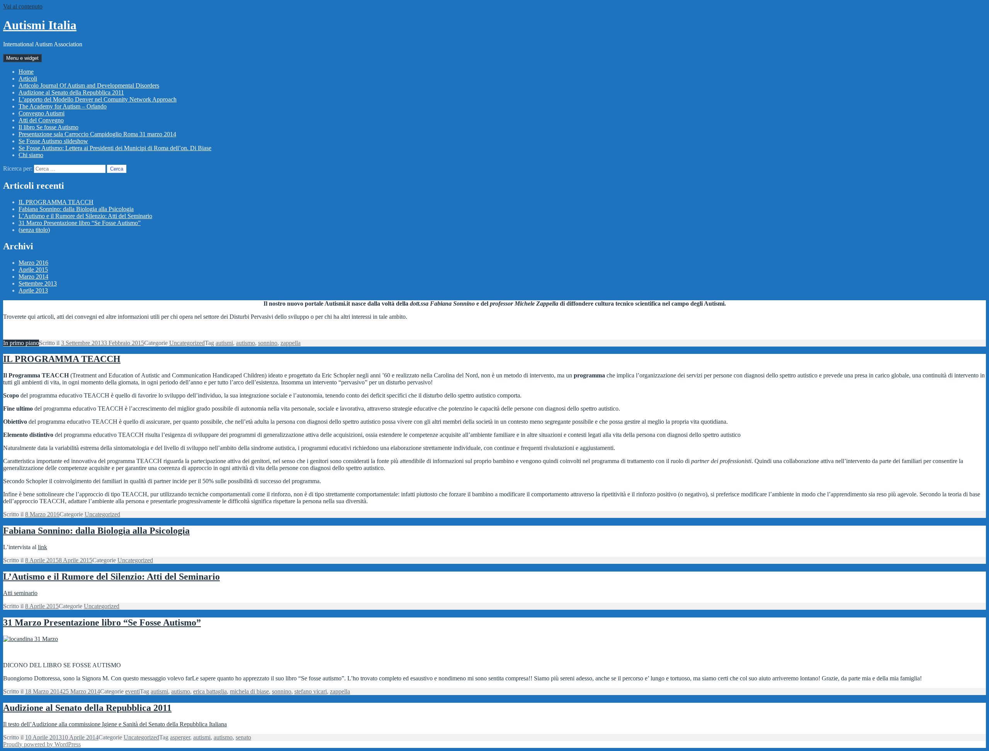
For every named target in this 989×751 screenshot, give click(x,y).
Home (26, 71)
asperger (180, 737)
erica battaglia (210, 691)
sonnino (267, 343)
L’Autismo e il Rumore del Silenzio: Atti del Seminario (85, 216)
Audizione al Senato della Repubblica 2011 (71, 92)
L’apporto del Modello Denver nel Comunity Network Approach (98, 99)
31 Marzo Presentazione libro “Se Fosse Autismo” (80, 223)
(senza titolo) (34, 230)
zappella (290, 343)
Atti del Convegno (41, 120)
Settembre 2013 (38, 283)
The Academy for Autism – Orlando (63, 106)
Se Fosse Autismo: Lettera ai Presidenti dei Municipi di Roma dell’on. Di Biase (115, 148)
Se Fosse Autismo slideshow (53, 141)
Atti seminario (20, 593)
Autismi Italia (39, 25)
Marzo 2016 (33, 262)
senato (243, 737)
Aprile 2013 (33, 290)
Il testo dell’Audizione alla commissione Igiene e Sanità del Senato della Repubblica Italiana (115, 724)
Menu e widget (22, 58)
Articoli (28, 78)
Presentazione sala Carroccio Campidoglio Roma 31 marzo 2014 (97, 134)
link (42, 547)
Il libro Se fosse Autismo (48, 127)
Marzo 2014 (33, 276)
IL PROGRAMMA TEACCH (56, 202)
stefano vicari (310, 691)
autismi (224, 343)
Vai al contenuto (22, 6)
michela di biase (249, 691)
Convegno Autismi (42, 113)
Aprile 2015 (33, 269)
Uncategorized (187, 343)
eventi (132, 691)
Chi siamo (31, 155)
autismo (245, 343)
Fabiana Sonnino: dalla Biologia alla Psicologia (76, 209)
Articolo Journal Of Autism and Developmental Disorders (89, 85)
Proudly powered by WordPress (42, 744)
